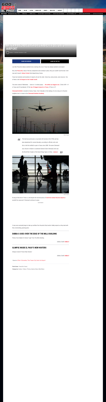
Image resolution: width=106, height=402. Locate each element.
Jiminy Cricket (26, 73)
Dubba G (11, 52)
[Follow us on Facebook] (73, 10)
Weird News (41, 269)
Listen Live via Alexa (98, 13)
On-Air (25, 10)
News (36, 269)
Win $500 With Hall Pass (14, 13)
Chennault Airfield (17, 91)
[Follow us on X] (81, 10)
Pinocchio (20, 70)
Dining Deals (33, 13)
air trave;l (24, 266)
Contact (60, 10)
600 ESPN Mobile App (72, 13)
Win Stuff (52, 10)
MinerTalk (24, 13)
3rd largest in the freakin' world (28, 79)
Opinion (33, 269)
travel (20, 266)
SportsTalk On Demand (58, 13)
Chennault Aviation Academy (36, 93)
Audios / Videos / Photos (25, 269)
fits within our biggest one (52, 84)
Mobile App (38, 10)
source (55, 152)
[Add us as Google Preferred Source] (69, 10)
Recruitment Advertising (44, 13)
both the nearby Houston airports (55, 197)
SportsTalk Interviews (84, 13)
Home (19, 10)
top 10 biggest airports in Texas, (40, 87)
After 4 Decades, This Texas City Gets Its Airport (31, 260)
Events (45, 10)
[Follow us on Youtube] (77, 10)
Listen (31, 10)
